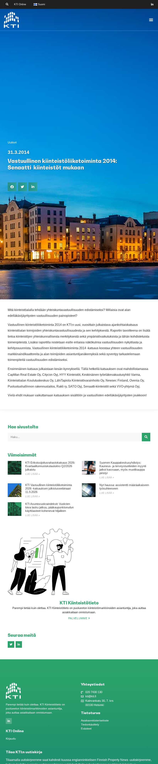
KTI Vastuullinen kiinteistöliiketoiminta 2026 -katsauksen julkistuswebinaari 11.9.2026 (48, 488)
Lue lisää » (32, 474)
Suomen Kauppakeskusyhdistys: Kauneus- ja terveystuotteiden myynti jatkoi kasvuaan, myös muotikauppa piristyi (122, 468)
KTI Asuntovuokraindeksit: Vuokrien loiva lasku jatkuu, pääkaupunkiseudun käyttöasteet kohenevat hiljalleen (49, 507)
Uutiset (12, 142)
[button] (7, 4)
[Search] (146, 437)
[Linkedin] (152, 4)
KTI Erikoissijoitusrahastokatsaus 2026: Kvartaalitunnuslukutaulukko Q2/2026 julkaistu (50, 466)
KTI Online (20, 4)
